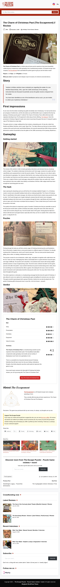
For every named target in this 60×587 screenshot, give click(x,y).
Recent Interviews (10, 526)
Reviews (36, 29)
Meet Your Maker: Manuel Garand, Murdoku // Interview (28, 530)
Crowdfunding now (11, 495)
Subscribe (43, 469)
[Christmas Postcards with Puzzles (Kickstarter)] (11, 445)
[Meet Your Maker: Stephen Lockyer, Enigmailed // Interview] (7, 544)
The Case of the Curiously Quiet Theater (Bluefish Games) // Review (32, 504)
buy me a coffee (45, 417)
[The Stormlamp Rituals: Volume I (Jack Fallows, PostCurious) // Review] (7, 518)
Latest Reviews (9, 500)
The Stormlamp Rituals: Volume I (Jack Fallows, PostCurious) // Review (33, 515)
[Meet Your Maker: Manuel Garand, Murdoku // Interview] (7, 534)
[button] (30, 378)
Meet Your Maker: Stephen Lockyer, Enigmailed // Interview (30, 541)
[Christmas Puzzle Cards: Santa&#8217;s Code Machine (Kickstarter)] (48, 445)
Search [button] (55, 12)
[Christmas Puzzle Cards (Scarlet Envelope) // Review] (29, 445)
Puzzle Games (31, 29)
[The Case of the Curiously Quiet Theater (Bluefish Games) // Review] (7, 508)
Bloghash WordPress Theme (30, 584)
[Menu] (58, 4)
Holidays (25, 29)
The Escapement (12, 70)
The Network (44, 117)
